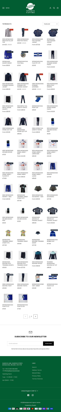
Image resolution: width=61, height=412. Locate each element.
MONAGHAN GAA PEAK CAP (37, 106)
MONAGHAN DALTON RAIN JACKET (51, 40)
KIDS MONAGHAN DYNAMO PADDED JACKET (8, 85)
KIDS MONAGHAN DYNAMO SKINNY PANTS (52, 63)
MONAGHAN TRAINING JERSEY (22, 240)
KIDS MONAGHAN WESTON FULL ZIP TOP (7, 40)
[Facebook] (28, 395)
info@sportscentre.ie (12, 371)
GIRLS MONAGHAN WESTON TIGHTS (23, 40)
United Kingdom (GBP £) (28, 391)
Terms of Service (37, 379)
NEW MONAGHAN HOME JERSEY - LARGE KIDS (37, 152)
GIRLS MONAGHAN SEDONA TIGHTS (23, 285)
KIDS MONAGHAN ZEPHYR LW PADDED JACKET (52, 218)
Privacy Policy (36, 376)
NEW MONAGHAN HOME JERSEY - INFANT (52, 152)
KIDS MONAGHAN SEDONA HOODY (37, 262)
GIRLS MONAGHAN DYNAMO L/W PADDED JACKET (23, 85)
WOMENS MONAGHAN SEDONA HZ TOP (52, 263)
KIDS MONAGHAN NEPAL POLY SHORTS (52, 85)
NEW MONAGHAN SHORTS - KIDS (7, 196)
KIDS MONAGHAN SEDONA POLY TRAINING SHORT (22, 263)
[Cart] (57, 8)
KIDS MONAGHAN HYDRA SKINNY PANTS (52, 107)
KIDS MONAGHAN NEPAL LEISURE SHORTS (7, 107)
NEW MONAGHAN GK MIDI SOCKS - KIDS (7, 218)
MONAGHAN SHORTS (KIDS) (7, 62)
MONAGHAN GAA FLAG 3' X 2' (7, 305)
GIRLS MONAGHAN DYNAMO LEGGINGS (37, 85)
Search (34, 367)
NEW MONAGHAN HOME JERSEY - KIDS (22, 152)
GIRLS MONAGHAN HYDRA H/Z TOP (8, 129)
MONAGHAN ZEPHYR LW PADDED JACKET (37, 218)
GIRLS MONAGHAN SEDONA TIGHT (8, 285)
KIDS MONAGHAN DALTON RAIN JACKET (37, 40)
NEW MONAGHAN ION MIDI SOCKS (7, 151)
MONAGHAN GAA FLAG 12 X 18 (22, 305)
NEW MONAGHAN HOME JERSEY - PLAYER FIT (7, 174)
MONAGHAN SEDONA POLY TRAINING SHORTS (8, 263)
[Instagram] (32, 395)
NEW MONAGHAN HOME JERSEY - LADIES (37, 174)
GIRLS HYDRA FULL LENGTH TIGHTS (37, 129)
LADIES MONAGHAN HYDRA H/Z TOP (22, 129)
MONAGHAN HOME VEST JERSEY (38, 285)
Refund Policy (36, 373)
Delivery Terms (37, 370)
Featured (47, 24)
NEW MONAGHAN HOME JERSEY (22, 173)
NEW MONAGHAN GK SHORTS (52, 196)
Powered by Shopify (30, 405)
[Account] (50, 8)
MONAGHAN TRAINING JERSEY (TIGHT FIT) (22, 196)
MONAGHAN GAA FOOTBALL (22, 62)
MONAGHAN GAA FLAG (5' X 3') (37, 62)
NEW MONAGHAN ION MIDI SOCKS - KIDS (52, 129)
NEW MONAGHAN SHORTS (52, 173)
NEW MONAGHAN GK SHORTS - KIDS (37, 196)
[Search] (54, 8)
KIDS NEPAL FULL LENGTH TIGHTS (22, 106)
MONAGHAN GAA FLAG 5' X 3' (52, 285)
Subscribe (48, 343)
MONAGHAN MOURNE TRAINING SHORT (38, 241)
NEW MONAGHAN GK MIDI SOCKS (22, 218)
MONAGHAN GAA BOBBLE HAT (52, 240)
